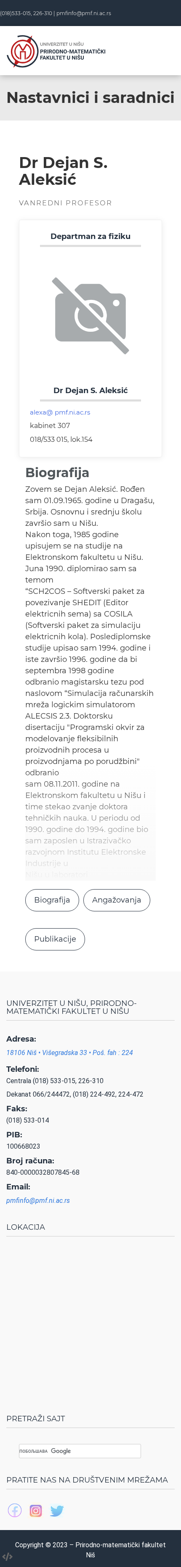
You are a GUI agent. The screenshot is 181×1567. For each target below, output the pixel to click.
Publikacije (55, 939)
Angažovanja (116, 900)
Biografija (52, 900)
